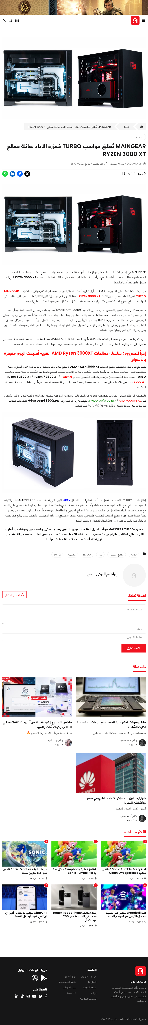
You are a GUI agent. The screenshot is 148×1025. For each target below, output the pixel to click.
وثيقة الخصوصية (67, 982)
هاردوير (138, 137)
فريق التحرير (70, 976)
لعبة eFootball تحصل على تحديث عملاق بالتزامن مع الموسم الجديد (126, 914)
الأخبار (126, 127)
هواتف (93, 993)
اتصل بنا (92, 982)
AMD (134, 554)
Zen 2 (57, 554)
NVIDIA (87, 554)
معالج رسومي (116, 554)
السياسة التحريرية (88, 998)
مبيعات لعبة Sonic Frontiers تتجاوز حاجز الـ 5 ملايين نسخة (25, 871)
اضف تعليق (133, 648)
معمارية (72, 554)
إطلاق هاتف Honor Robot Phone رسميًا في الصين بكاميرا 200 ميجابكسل (74, 916)
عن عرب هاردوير (89, 976)
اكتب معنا (71, 993)
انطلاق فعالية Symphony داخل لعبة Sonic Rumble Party (74, 871)
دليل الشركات (69, 987)
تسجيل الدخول (12, 595)
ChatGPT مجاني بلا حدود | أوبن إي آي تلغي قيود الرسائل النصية (26, 914)
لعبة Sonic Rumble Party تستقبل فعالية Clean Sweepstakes (124, 871)
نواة (100, 554)
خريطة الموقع (90, 987)
